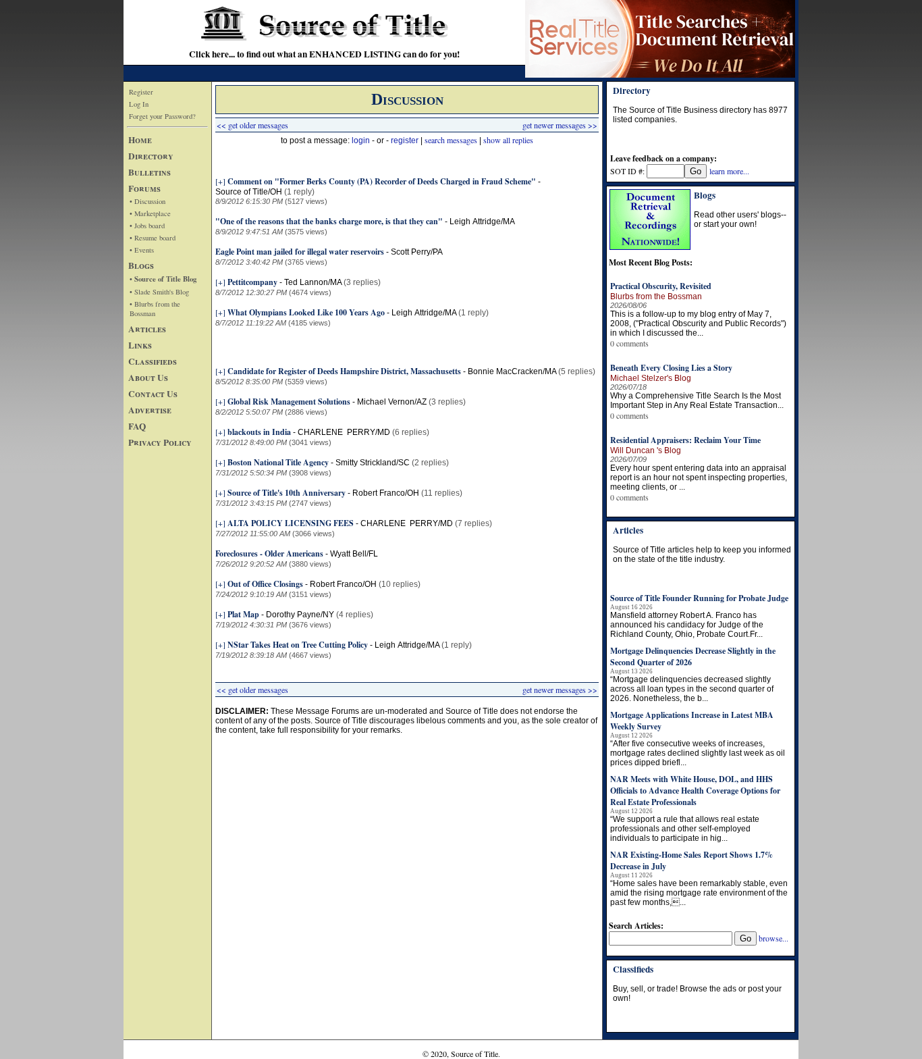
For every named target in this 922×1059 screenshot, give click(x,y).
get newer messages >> (559, 125)
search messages (451, 139)
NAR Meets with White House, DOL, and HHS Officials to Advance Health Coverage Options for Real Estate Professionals (695, 790)
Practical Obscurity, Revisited (660, 286)
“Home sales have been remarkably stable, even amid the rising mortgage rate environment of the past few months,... (699, 893)
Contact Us (153, 394)
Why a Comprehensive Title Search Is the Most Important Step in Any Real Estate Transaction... (697, 400)
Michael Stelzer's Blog (650, 378)
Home (140, 140)
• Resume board (152, 237)
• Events (142, 250)
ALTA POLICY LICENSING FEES (291, 523)
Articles (147, 329)
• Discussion (147, 201)
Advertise (149, 410)
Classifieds (152, 361)
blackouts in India (259, 432)
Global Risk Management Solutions (288, 401)
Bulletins (149, 172)
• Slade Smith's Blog (159, 291)
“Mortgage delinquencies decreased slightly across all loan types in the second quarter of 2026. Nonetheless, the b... (692, 689)
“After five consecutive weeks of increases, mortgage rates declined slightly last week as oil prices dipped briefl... (697, 753)
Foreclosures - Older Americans (269, 553)
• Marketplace (150, 213)
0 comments (629, 343)
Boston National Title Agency (278, 462)
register (404, 140)
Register (141, 92)
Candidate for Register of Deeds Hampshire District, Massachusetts (344, 371)
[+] (220, 181)
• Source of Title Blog (163, 279)
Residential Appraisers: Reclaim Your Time (685, 440)
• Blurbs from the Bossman (155, 308)
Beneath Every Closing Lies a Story (671, 367)
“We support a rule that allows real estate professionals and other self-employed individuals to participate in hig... (684, 829)
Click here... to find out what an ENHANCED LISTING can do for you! (324, 54)
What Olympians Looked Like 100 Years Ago (306, 312)
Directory (150, 156)
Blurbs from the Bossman (656, 296)
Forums (144, 188)
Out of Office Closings (265, 584)
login (361, 140)
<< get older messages (252, 125)
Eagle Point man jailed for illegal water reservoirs (299, 251)
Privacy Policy (160, 442)
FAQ (137, 426)
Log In (138, 104)
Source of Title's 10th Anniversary (286, 492)
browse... (773, 938)
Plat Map (243, 614)
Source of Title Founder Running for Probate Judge (699, 598)
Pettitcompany (252, 282)
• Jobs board (147, 225)
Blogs (141, 265)
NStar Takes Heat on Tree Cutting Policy (297, 644)
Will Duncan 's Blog (645, 450)
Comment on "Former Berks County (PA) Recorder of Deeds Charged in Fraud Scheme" (381, 181)
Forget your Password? (162, 116)
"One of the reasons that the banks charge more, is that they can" (329, 221)
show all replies (508, 139)
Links (140, 345)
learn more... (729, 170)
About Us (148, 377)
